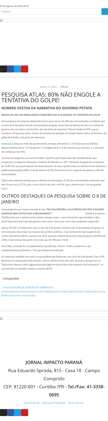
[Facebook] (10, 68)
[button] (54, 77)
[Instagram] (3, 68)
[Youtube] (24, 68)
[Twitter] (17, 68)
